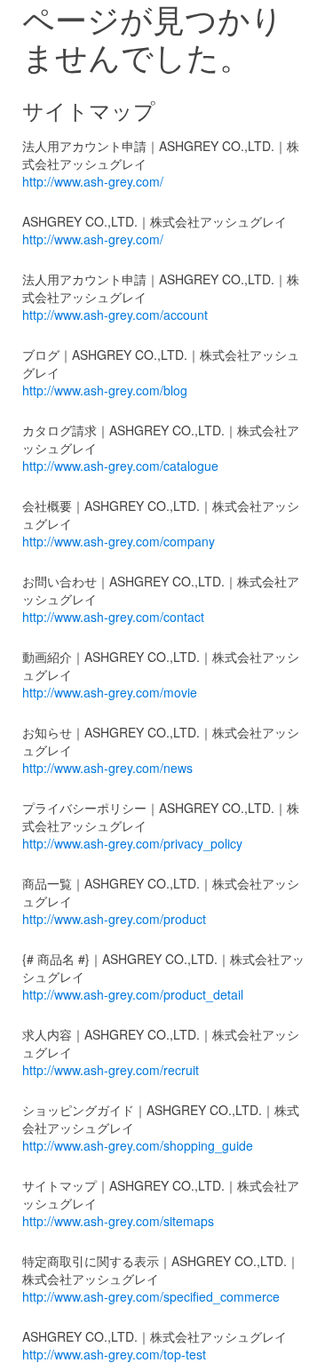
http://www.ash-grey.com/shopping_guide (137, 1145)
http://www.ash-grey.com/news (107, 768)
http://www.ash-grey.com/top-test (114, 1354)
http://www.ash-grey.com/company (118, 541)
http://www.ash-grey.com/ (92, 181)
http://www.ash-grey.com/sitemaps (118, 1221)
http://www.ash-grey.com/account (115, 314)
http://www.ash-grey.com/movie (109, 692)
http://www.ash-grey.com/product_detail (132, 994)
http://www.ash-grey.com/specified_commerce (151, 1296)
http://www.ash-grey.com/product (114, 919)
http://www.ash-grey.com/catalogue (120, 465)
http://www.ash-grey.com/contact (113, 617)
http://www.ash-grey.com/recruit (110, 1070)
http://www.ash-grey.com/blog (104, 390)
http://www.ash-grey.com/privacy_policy (132, 843)
